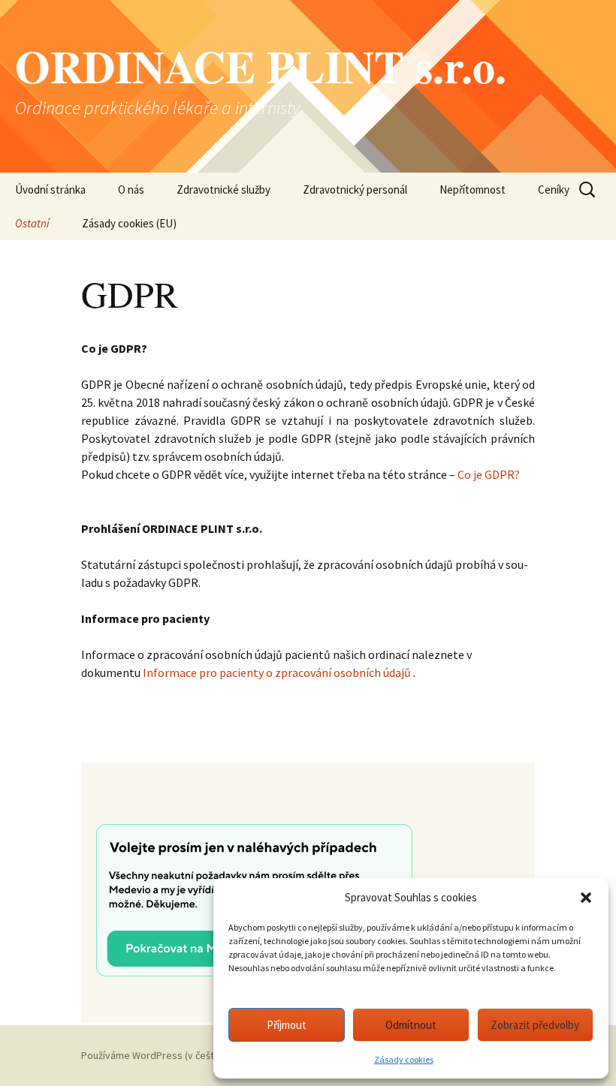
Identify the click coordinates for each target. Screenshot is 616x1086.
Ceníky (553, 189)
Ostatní (32, 223)
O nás (131, 189)
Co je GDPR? (488, 474)
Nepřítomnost (472, 189)
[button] (585, 897)
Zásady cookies (403, 1059)
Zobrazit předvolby (535, 1025)
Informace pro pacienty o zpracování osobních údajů (277, 672)
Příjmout (286, 1025)
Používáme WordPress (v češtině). (156, 1055)
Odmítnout (410, 1025)
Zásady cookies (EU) (129, 223)
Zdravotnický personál (355, 189)
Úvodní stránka (50, 189)
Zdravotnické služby (223, 189)
